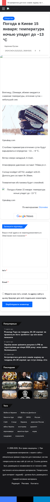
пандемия (8, 436)
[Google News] (25, 216)
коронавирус (9, 431)
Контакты (34, 483)
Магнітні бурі (9, 417)
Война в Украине (10, 413)
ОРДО (20, 417)
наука (34, 431)
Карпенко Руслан (11, 46)
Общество (8, 18)
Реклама (25, 483)
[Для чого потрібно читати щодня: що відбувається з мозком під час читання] (40, 385)
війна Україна (9, 427)
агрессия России (37, 422)
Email (5, 282)
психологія (19, 436)
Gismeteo (43, 207)
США (6, 422)
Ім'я (4, 270)
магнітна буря (23, 431)
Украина (23, 422)
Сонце (14, 422)
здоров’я (33, 427)
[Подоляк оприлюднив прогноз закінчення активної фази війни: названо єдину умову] (40, 394)
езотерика (22, 427)
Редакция (16, 483)
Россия (37, 417)
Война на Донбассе (28, 413)
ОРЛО (28, 417)
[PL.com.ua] (12, 9)
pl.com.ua (29, 461)
